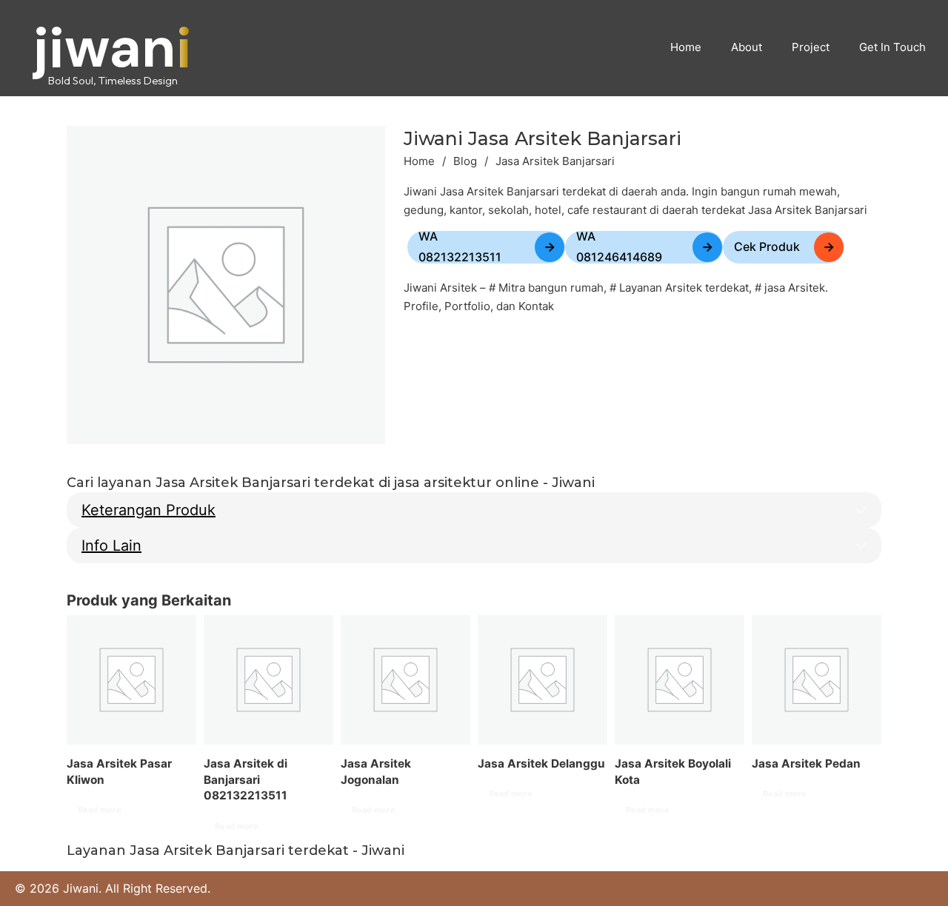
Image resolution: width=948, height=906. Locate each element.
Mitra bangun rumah (551, 288)
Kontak (536, 306)
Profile (421, 306)
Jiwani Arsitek (440, 288)
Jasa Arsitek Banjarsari (542, 138)
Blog (465, 161)
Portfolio (467, 306)
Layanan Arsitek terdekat (684, 288)
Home (419, 161)
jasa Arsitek (794, 288)
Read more (99, 810)
